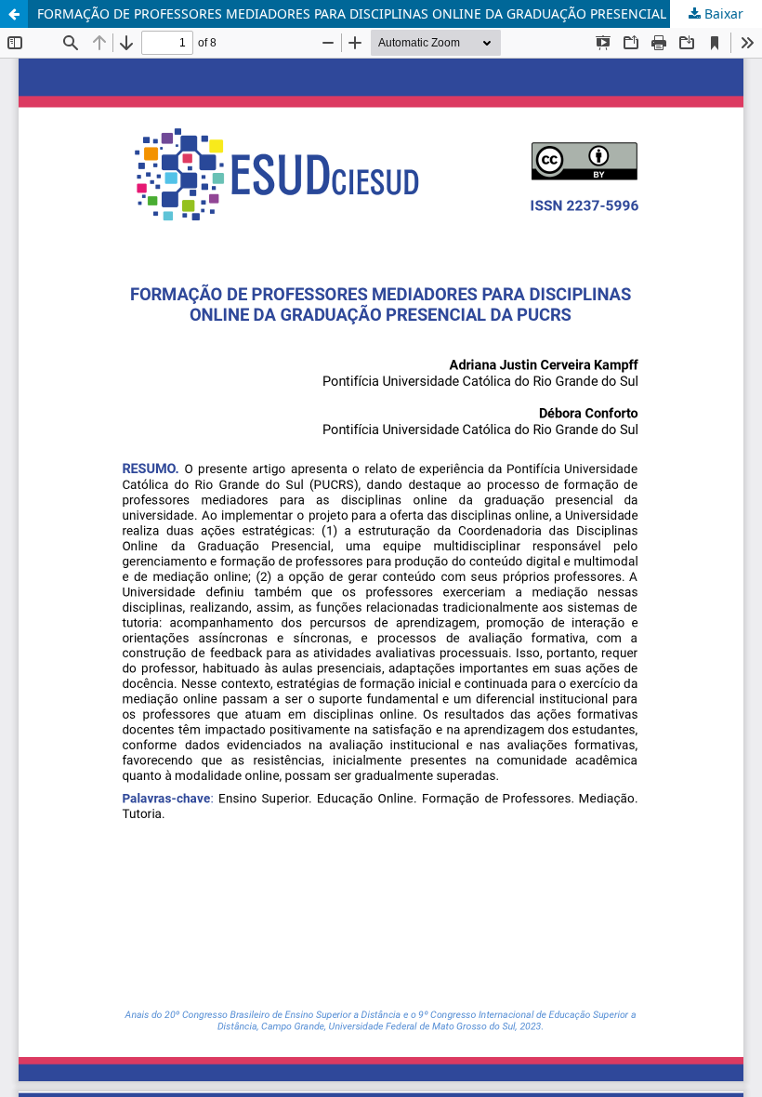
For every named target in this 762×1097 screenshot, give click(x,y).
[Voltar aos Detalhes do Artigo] (14, 14)
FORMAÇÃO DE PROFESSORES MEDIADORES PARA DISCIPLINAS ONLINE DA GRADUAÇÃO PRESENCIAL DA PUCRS (384, 13)
